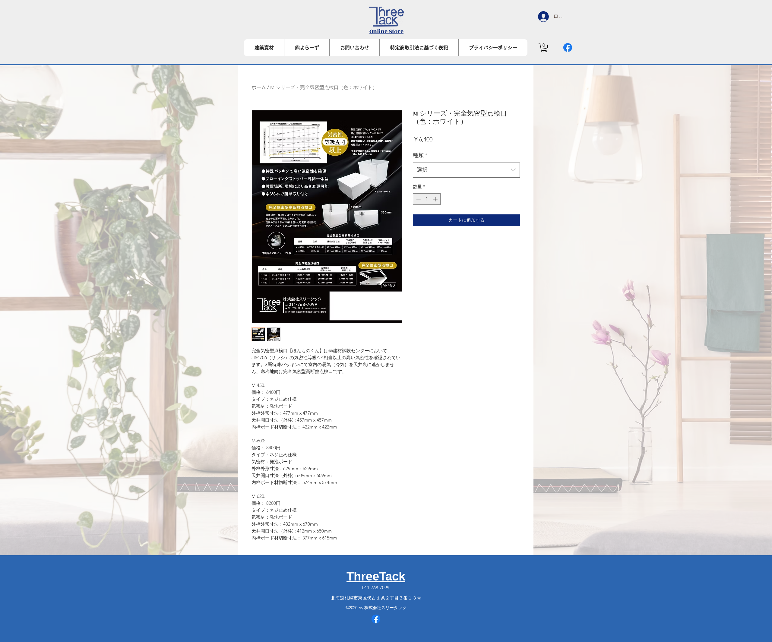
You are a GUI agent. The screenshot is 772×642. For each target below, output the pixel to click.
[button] (544, 47)
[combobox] (466, 170)
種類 (420, 155)
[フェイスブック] (568, 47)
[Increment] (436, 199)
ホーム (259, 87)
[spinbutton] (427, 199)
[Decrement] (418, 199)
